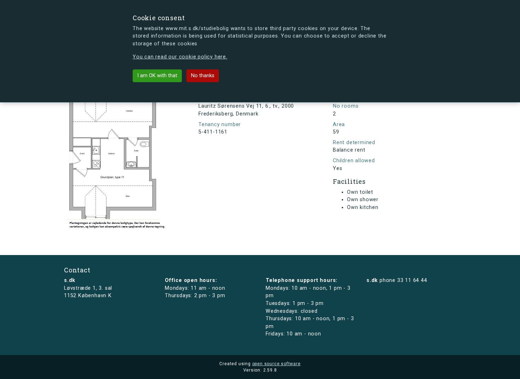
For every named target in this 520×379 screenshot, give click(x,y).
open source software (276, 363)
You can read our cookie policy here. (180, 57)
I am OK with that (157, 76)
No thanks (202, 76)
